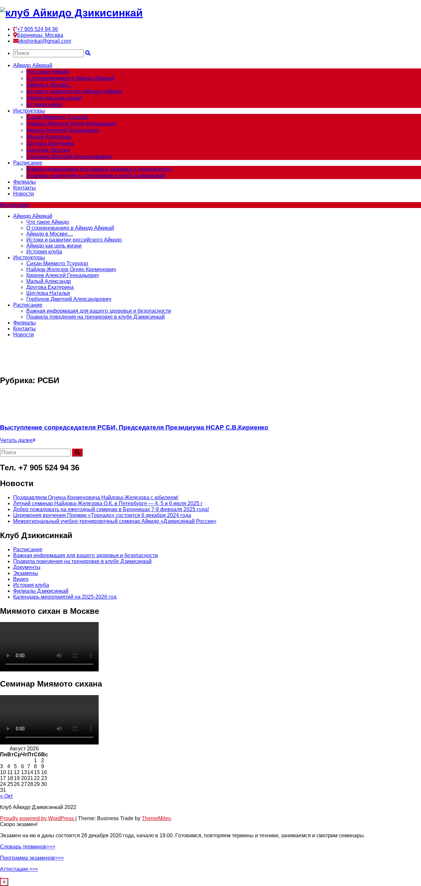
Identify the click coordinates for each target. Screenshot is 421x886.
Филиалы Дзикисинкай (40, 591)
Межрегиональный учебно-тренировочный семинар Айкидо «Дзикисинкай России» (114, 521)
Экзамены (25, 573)
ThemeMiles (156, 818)
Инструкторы (29, 111)
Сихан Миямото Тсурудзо (57, 117)
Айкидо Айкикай (32, 65)
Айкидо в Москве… (50, 85)
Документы (26, 567)
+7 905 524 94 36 (37, 29)
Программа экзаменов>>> (32, 858)
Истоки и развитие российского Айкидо (74, 91)
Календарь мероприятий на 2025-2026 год (64, 597)
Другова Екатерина (50, 143)
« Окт (6, 796)
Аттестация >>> (19, 869)
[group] (210, 847)
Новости (23, 193)
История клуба (44, 104)
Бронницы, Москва (40, 35)
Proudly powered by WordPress (37, 818)
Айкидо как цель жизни (54, 98)
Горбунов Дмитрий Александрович (69, 156)
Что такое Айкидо (48, 71)
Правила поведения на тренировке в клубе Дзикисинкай (96, 175)
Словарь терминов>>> (27, 846)
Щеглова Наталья (48, 150)
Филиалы (24, 182)
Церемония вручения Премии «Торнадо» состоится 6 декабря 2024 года (102, 515)
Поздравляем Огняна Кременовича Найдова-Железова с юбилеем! (95, 497)
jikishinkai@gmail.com (44, 41)
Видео (21, 579)
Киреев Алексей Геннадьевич (63, 130)
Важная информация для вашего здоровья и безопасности (99, 169)
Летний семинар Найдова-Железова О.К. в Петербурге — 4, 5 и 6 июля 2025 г (108, 503)
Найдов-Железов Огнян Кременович (71, 123)
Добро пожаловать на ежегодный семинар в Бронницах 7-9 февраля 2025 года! (111, 509)
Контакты (24, 188)
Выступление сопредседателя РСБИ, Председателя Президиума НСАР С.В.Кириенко (134, 427)
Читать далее (16, 440)
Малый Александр (49, 137)
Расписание (27, 163)
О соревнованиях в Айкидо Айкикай (70, 78)
